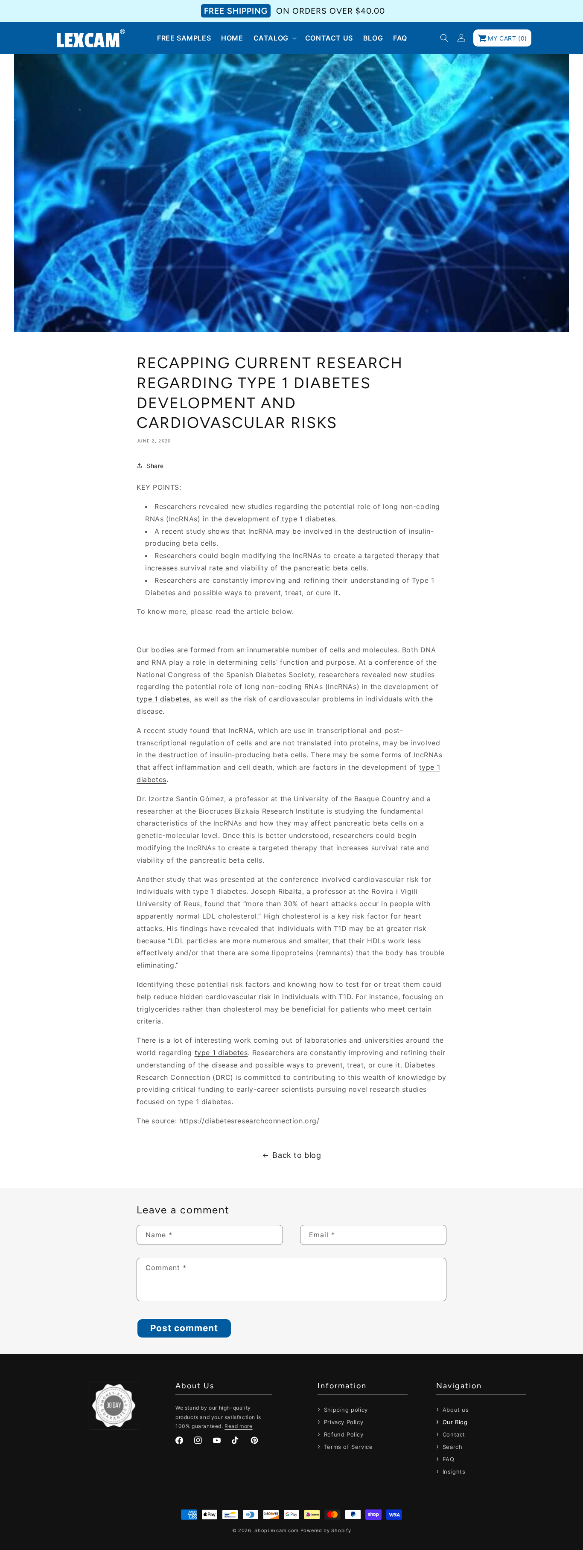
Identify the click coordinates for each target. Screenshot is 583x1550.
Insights (452, 1471)
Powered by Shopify (325, 1530)
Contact (452, 1434)
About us (454, 1409)
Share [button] (155, 465)
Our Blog (453, 1422)
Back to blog (296, 1155)
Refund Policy (342, 1434)
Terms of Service (347, 1446)
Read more (238, 1426)
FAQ (447, 1459)
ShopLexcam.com (276, 1530)
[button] (274, 38)
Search (451, 1446)
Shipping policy (345, 1409)
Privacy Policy (342, 1422)
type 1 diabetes (163, 699)
